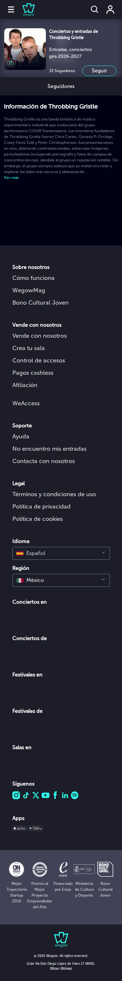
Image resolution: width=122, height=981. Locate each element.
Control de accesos (38, 360)
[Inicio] (24, 9)
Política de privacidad (41, 506)
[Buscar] (95, 9)
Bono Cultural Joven (40, 302)
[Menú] (11, 9)
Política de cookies (37, 519)
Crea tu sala (28, 348)
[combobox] (61, 553)
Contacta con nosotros (43, 461)
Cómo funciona (33, 278)
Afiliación (24, 385)
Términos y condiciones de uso (54, 494)
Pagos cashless (32, 373)
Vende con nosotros (39, 336)
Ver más (11, 177)
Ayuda (20, 436)
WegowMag (28, 290)
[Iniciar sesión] (110, 9)
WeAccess (26, 403)
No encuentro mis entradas (49, 449)
